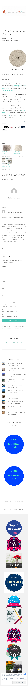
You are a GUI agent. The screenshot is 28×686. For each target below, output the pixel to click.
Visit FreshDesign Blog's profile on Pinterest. (12, 426)
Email (3, 288)
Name (3, 281)
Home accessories (14, 174)
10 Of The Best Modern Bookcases (17, 407)
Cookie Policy (18, 502)
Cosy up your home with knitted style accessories (6, 166)
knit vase (8, 176)
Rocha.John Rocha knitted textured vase (17, 153)
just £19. (19, 117)
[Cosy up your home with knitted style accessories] (7, 161)
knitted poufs (18, 86)
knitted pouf (20, 178)
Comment (4, 266)
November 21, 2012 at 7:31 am (15, 212)
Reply (3, 248)
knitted (14, 176)
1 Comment (17, 40)
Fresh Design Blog (14, 11)
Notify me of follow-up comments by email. (12, 311)
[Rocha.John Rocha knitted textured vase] (18, 148)
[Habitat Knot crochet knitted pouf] (7, 148)
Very (9, 115)
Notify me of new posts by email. (10, 316)
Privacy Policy (19, 510)
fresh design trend (11, 175)
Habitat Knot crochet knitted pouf (5, 153)
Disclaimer (7, 510)
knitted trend (6, 179)
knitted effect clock (9, 90)
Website (4, 296)
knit (19, 175)
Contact (8, 502)
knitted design (10, 178)
